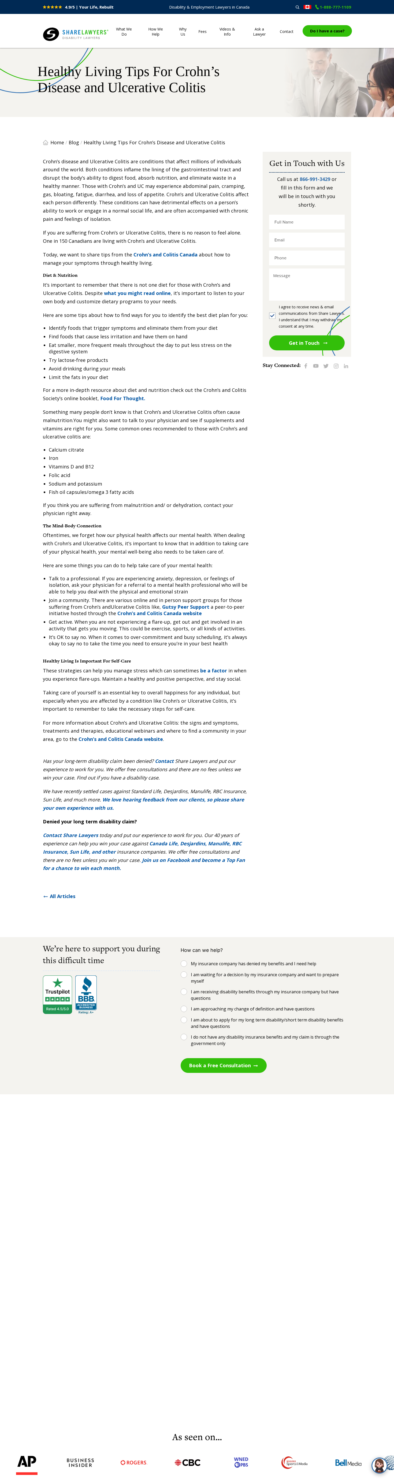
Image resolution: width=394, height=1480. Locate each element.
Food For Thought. (122, 398)
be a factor (213, 670)
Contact (286, 31)
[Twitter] (326, 365)
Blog (74, 142)
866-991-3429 (315, 179)
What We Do (124, 32)
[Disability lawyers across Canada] (307, 7)
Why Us (183, 32)
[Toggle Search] (297, 7)
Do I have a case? (327, 30)
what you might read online (137, 293)
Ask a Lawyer (259, 32)
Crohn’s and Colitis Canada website (159, 613)
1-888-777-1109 (335, 7)
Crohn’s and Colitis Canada (165, 254)
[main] (197, 736)
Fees (202, 31)
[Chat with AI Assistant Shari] (379, 1466)
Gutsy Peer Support (186, 607)
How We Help (155, 32)
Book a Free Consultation (220, 1065)
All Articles (62, 896)
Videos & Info (227, 32)
